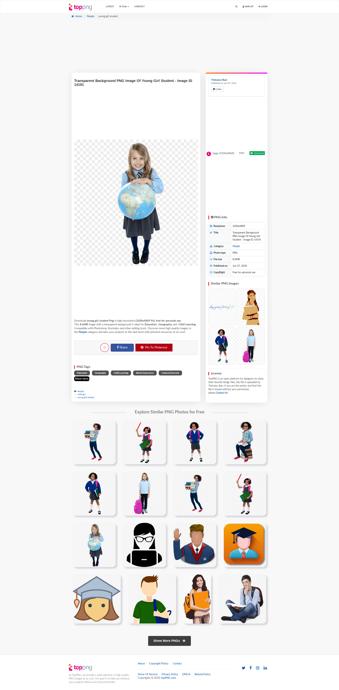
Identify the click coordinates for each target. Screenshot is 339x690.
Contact (139, 6)
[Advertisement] (169, 48)
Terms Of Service (147, 674)
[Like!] (104, 347)
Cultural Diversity (170, 373)
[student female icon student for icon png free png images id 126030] (96, 598)
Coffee (218, 89)
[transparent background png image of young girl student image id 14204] (194, 493)
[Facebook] (250, 668)
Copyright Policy (158, 663)
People (90, 16)
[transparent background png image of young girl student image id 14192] (194, 442)
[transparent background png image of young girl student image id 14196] (244, 442)
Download (259, 153)
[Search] (236, 6)
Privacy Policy (170, 674)
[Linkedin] (265, 668)
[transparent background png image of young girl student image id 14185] (94, 442)
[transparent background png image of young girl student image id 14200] (94, 493)
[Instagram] (257, 668)
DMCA (186, 674)
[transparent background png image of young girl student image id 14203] (144, 493)
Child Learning (121, 373)
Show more (81, 378)
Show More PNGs (167, 640)
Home (78, 16)
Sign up (248, 6)
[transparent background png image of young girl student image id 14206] (244, 493)
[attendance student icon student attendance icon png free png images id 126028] (194, 545)
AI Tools (123, 6)
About (141, 663)
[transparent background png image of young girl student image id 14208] (94, 545)
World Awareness (145, 373)
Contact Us (222, 393)
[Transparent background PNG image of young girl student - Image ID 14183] (251, 346)
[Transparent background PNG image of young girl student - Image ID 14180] (222, 346)
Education (82, 373)
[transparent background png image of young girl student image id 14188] (144, 442)
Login (263, 6)
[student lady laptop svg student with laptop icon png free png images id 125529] (144, 545)
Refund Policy (203, 674)
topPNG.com (168, 678)
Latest (110, 6)
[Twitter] (243, 668)
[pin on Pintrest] (111, 425)
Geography (100, 373)
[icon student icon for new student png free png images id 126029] (244, 545)
